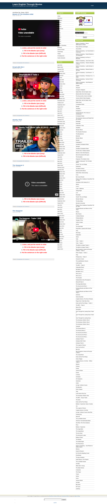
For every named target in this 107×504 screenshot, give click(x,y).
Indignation (78, 234)
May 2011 (60, 230)
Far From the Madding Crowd (82, 453)
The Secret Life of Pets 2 (81, 334)
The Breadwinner (80, 134)
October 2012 (61, 222)
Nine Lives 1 (79, 275)
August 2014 (60, 180)
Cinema (59, 24)
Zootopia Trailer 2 (80, 339)
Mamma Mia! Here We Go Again (83, 94)
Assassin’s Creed (80, 259)
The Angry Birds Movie (81, 284)
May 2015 (60, 161)
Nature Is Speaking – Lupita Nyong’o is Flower (85, 66)
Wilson (77, 184)
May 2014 (60, 186)
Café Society (79, 263)
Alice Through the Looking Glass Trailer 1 (85, 315)
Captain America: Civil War (82, 410)
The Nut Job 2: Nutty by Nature (83, 150)
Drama (59, 32)
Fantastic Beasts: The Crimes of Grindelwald (83, 113)
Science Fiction (61, 49)
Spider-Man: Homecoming (82, 172)
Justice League (79, 222)
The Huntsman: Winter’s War (82, 395)
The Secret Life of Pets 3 (81, 332)
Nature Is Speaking (62, 45)
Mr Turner (78, 486)
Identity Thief (17, 120)
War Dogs (78, 232)
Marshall (78, 136)
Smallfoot (78, 108)
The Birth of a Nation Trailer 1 (82, 247)
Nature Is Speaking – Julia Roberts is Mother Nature (84, 83)
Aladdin (77, 85)
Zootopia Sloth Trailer (81, 341)
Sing (77, 230)
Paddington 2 (79, 142)
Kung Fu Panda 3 (80, 451)
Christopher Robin (80, 104)
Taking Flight (79, 190)
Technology (60, 51)
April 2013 (60, 211)
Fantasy (59, 37)
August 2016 (60, 130)
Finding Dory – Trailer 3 (81, 256)
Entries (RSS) (57, 496)
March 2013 (60, 213)
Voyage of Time (79, 220)
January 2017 (61, 119)
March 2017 (60, 115)
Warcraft (78, 416)
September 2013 (61, 201)
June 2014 (60, 184)
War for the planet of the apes (82, 154)
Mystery (59, 43)
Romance (60, 47)
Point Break (78, 455)
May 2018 (60, 88)
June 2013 (60, 207)
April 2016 (60, 138)
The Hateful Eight (80, 441)
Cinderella (78, 470)
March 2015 (60, 165)
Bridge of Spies (79, 437)
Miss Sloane (79, 213)
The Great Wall (79, 226)
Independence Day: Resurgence (83, 279)
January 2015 (61, 169)
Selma (77, 476)
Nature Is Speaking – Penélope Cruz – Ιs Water (85, 76)
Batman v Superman (80, 427)
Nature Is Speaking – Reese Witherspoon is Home (82, 44)
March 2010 (60, 249)
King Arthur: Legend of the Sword (83, 228)
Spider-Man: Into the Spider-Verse (83, 91)
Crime (59, 30)
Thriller (59, 53)
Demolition (78, 309)
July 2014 (60, 182)
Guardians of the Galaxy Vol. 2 (83, 182)
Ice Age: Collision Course (81, 385)
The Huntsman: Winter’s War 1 (83, 324)
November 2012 (61, 219)
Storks (77, 236)
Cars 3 (77, 186)
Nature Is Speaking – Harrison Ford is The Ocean (84, 80)
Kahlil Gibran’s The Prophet (82, 459)
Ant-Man (78, 463)
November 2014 (61, 173)
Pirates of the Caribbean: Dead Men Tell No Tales (85, 179)
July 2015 (60, 157)
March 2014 (60, 190)
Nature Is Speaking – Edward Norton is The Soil (85, 70)
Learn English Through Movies (27, 4)
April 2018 (60, 90)
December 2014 (61, 171)
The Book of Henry (80, 168)
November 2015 (61, 148)
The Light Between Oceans (82, 261)
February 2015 (61, 167)
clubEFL (55, 502)
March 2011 (60, 234)
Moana (77, 211)
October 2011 (61, 228)
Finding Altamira (79, 218)
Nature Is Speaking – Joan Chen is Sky (85, 60)
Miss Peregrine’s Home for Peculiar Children (84, 352)
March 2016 (60, 140)
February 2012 (61, 226)
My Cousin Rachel (80, 177)
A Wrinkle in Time (80, 125)
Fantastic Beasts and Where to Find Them (84, 209)
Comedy (59, 26)
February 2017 (61, 117)
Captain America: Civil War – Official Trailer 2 (84, 361)
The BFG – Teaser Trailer (81, 397)
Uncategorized (19, 62)
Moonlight (78, 194)
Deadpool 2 (78, 110)
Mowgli (77, 106)
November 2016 (61, 123)
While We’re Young (80, 465)
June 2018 (60, 86)
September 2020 (61, 73)
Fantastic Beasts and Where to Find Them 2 (84, 289)
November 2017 (61, 100)
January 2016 (61, 144)
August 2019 (60, 75)
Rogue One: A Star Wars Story (82, 301)
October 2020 (61, 71)
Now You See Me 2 (80, 347)
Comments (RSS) (65, 496)
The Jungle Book (80, 354)
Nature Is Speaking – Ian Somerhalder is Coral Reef (85, 51)
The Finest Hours (80, 443)
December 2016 (61, 121)
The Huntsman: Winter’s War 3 (83, 320)
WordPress (51, 496)
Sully (77, 239)
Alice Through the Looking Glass (83, 318)
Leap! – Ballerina (80, 188)
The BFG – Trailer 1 (80, 305)
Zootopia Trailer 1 (80, 343)
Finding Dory (79, 414)
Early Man (78, 123)
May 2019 (60, 77)
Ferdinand (78, 166)
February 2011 (61, 236)
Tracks (77, 474)
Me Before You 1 (79, 271)
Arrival (77, 224)
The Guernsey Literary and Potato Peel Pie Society (85, 119)
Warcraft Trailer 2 (80, 282)
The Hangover (18, 211)
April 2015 (60, 163)
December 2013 (61, 194)
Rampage (78, 121)
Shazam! (78, 87)
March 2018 (60, 92)
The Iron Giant (79, 433)
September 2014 (61, 178)
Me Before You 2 (79, 269)
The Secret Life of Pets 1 (81, 336)
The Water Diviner (80, 467)
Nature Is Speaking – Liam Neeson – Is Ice (85, 73)
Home (92, 5)
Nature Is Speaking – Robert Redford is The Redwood (85, 55)
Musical (59, 41)
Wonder (77, 140)
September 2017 (61, 104)
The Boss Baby (79, 201)
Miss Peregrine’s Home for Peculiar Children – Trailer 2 (84, 250)
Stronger (78, 146)
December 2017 (61, 98)
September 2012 (61, 224)
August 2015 (60, 155)
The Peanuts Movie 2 (81, 328)
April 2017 (60, 113)
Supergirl (78, 326)
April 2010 (60, 247)
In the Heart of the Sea (81, 393)
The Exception (79, 157)
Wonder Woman (79, 199)
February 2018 (61, 94)
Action (59, 16)
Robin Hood (78, 102)
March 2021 (60, 67)
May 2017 (60, 111)
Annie (77, 478)
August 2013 (60, 203)
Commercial (60, 28)
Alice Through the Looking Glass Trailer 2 (85, 312)
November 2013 (61, 196)
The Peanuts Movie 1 (81, 330)
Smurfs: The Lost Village (81, 164)
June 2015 (60, 159)
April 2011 (60, 232)
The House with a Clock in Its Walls (84, 96)
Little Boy (78, 488)
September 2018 (61, 84)
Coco (77, 174)
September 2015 (61, 153)
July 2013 (60, 205)
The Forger (78, 472)
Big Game (78, 484)
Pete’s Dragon (79, 389)
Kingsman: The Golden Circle (82, 159)
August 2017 (60, 107)
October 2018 (61, 81)
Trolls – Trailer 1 (79, 243)
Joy (76, 406)
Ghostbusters (79, 387)
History (59, 39)
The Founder (79, 277)
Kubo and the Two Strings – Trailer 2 (84, 303)
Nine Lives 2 (79, 273)
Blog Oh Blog (77, 496)
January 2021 (61, 69)
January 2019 (61, 79)
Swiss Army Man (79, 296)
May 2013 (60, 209)
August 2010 (60, 238)
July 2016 (60, 132)
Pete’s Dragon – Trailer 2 (81, 252)
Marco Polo (78, 307)
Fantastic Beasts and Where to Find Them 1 (84, 292)
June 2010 (60, 242)
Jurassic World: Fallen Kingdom (83, 98)
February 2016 (61, 142)
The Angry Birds (79, 429)
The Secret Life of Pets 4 (81, 286)
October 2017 (61, 102)
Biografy (59, 22)
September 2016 (61, 127)
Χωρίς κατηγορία (61, 58)
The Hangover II (18, 165)
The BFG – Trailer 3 (80, 265)
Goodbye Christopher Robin (82, 144)
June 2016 (60, 134)
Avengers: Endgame (80, 89)
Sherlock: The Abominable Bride (83, 420)
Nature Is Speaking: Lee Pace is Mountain (83, 58)
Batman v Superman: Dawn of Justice (84, 404)
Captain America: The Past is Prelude (84, 299)
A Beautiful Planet (80, 267)
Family (59, 35)
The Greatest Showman (81, 131)
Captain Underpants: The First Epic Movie (84, 162)
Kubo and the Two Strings (82, 356)
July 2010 (60, 240)
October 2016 (61, 125)
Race (77, 424)
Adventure (60, 18)
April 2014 (60, 188)
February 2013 (61, 215)
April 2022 (60, 65)
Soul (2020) (78, 48)
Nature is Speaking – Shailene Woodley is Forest (85, 63)
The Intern (78, 399)
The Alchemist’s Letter (81, 435)
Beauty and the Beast (81, 170)
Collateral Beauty (80, 216)
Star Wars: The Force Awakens (83, 422)
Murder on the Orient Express (82, 152)
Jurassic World (79, 480)
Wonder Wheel (79, 129)
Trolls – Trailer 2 (79, 241)
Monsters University (80, 203)
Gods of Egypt (79, 358)
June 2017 (60, 109)
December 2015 (61, 146)
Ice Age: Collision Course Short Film (84, 412)
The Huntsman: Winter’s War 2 (83, 322)
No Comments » (26, 62)
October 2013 (61, 199)
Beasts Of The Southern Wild (23, 14)
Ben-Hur (78, 349)
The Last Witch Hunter (81, 418)
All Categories (79, 378)
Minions (77, 449)
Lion (77, 192)
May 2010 (60, 245)
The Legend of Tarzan (81, 345)
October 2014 (61, 176)
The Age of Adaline (80, 457)
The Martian (78, 439)
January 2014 (61, 192)
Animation (60, 20)
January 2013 (61, 217)
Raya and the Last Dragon (82, 46)
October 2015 (61, 150)
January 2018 (61, 96)
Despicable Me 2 (18, 67)
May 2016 (60, 136)
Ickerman (78, 294)
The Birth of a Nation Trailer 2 (82, 245)
